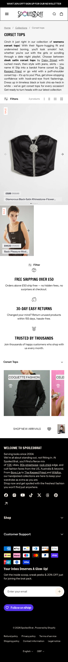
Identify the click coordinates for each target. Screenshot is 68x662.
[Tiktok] (31, 495)
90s (22, 465)
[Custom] (6, 503)
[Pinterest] (56, 495)
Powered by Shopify (45, 627)
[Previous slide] (6, 154)
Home (7, 27)
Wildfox (56, 472)
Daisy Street (49, 60)
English (27, 651)
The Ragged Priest (35, 472)
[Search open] (54, 14)
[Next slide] (62, 154)
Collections (21, 27)
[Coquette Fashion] (26, 393)
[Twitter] (39, 495)
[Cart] (61, 14)
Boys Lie (16, 472)
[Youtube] (22, 495)
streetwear (31, 465)
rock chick (45, 465)
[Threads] (47, 495)
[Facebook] (6, 495)
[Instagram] (14, 495)
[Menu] (6, 14)
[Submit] (59, 591)
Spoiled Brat (27, 627)
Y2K (9, 465)
